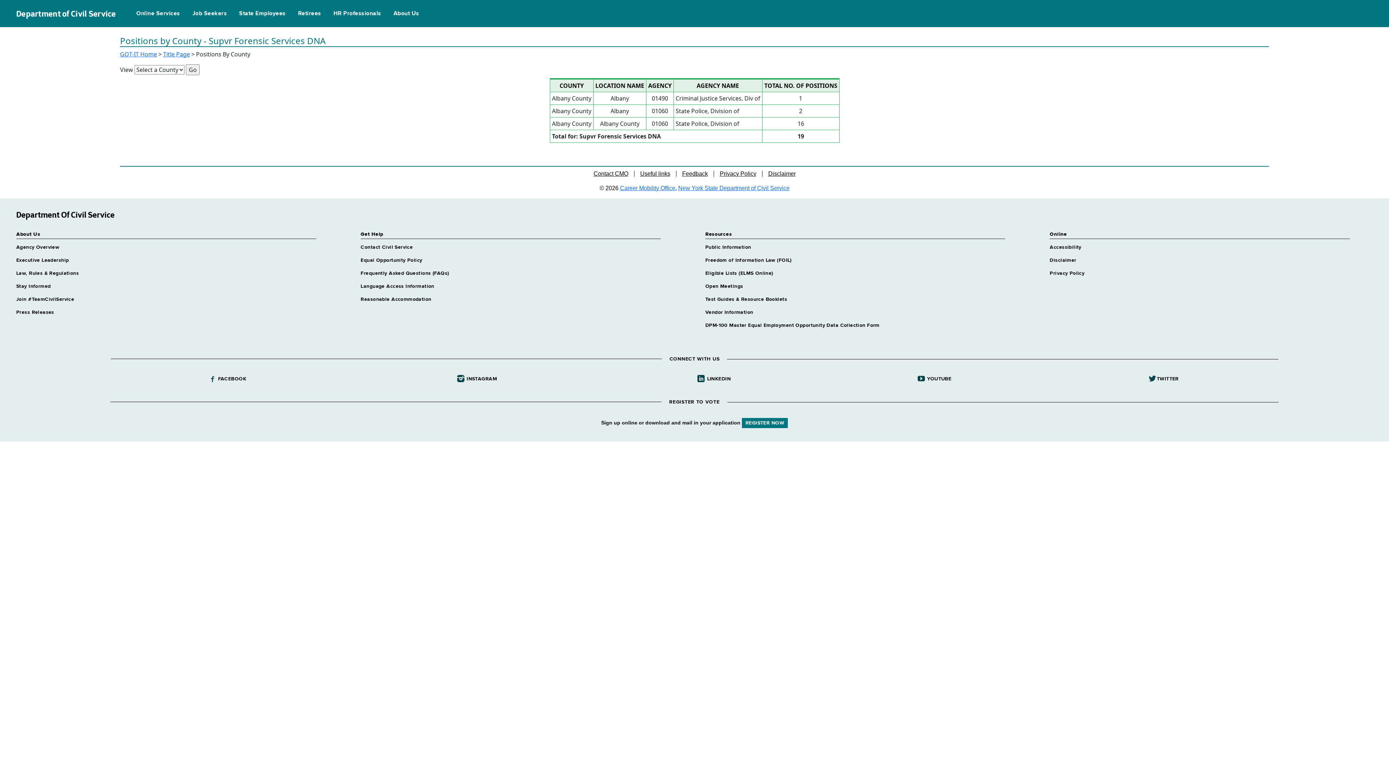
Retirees (309, 14)
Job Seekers (209, 14)
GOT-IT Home (138, 54)
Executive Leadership (42, 260)
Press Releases (35, 312)
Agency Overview (37, 247)
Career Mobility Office (647, 188)
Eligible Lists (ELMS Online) (739, 273)
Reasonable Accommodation (396, 299)
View (126, 70)
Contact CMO (611, 174)
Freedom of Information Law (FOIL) (748, 260)
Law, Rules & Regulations (47, 273)
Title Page (176, 54)
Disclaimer (782, 174)
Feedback (695, 174)
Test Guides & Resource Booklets (746, 299)
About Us (406, 14)
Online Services (158, 14)
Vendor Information (729, 312)
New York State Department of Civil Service (734, 188)
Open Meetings (724, 286)
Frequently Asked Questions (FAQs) (405, 273)
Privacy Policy (738, 174)
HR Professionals (357, 14)
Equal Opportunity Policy (391, 260)
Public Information (728, 247)
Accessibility (1065, 247)
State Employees (262, 14)
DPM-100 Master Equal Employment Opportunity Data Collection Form (792, 325)
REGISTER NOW (765, 423)
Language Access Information (397, 286)
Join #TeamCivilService (45, 299)
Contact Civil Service (387, 247)
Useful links (655, 174)
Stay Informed (33, 286)
